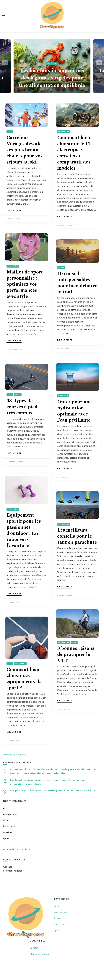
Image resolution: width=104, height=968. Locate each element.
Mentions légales (12, 870)
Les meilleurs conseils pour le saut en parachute (77, 536)
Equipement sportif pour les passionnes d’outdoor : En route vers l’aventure (23, 530)
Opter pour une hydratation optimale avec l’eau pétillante (74, 411)
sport (61, 268)
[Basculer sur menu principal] (3, 16)
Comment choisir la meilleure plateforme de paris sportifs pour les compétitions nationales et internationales (53, 771)
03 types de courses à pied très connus (22, 407)
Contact (7, 866)
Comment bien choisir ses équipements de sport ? (24, 679)
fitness (7, 820)
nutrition (51, 63)
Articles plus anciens (14, 754)
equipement (63, 132)
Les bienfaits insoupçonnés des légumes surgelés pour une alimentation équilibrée (52, 78)
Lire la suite (14, 210)
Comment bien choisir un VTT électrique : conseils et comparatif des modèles (74, 153)
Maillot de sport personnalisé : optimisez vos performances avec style (24, 284)
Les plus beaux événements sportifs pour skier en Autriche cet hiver (53, 791)
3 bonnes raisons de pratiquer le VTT (75, 654)
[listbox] (52, 62)
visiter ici (26, 849)
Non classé (9, 826)
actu (10, 132)
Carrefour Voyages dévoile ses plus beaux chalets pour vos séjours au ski (24, 150)
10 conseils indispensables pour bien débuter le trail (77, 283)
